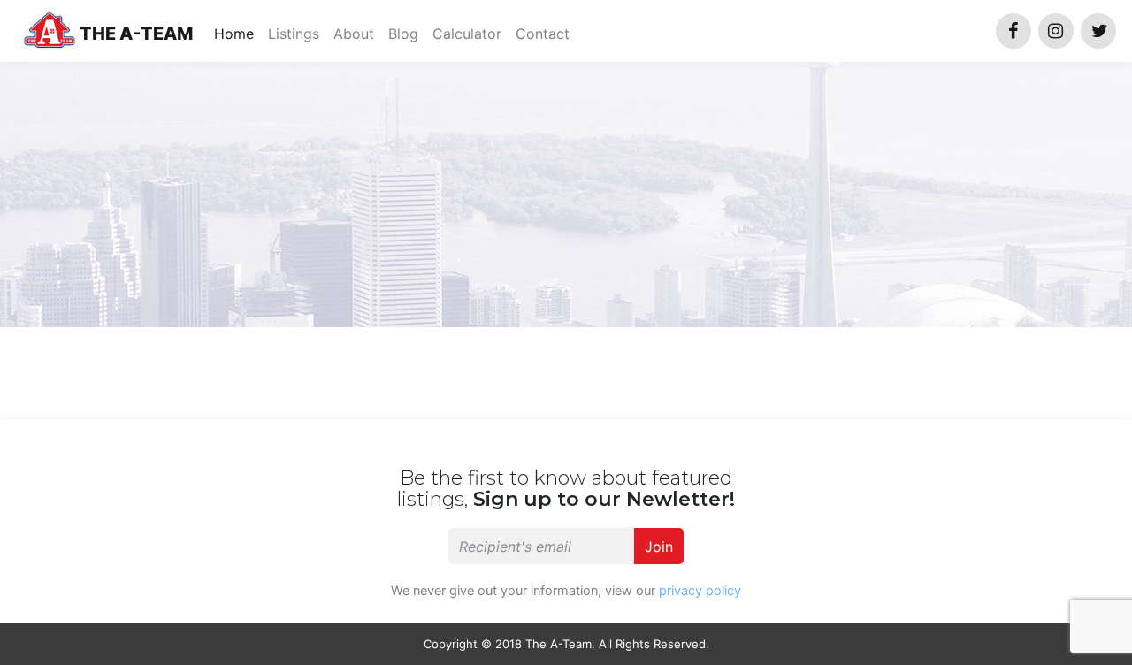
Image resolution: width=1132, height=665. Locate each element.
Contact (543, 33)
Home (237, 33)
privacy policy (700, 591)
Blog (403, 33)
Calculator (466, 33)
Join (659, 546)
